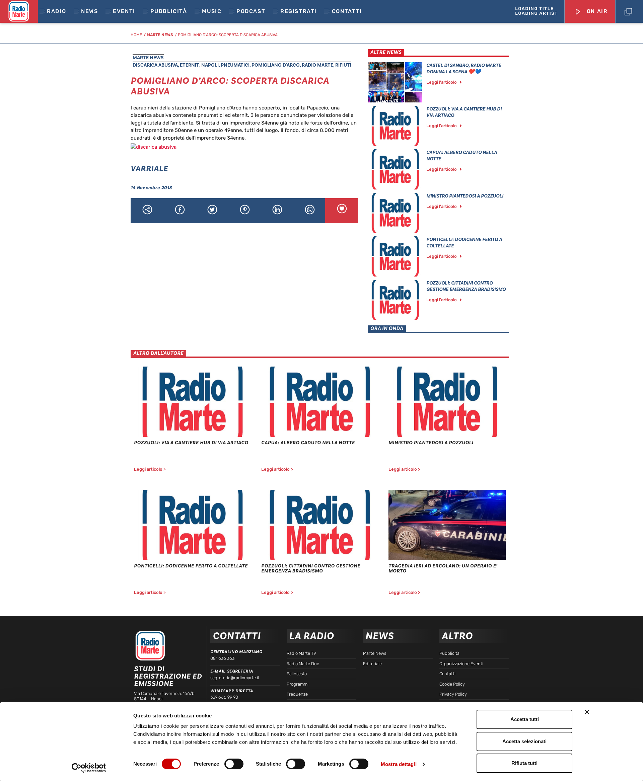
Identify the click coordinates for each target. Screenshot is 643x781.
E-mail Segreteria (231, 671)
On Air (596, 11)
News (89, 11)
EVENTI (124, 11)
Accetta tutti (524, 719)
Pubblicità (168, 11)
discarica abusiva (155, 65)
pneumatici (235, 65)
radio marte (317, 65)
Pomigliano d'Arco (276, 65)
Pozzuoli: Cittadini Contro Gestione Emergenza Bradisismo (466, 286)
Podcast (250, 11)
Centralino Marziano (236, 651)
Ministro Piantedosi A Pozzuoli (464, 196)
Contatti (347, 11)
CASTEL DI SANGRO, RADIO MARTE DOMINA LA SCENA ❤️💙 (463, 68)
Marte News (160, 34)
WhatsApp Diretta (231, 691)
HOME (136, 34)
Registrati (298, 11)
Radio (56, 11)
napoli (210, 65)
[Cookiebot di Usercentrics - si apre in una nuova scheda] (89, 768)
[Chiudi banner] (587, 712)
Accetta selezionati (524, 741)
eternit (189, 65)
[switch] (233, 764)
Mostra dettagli (399, 764)
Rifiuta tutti (524, 763)
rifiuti (343, 65)
